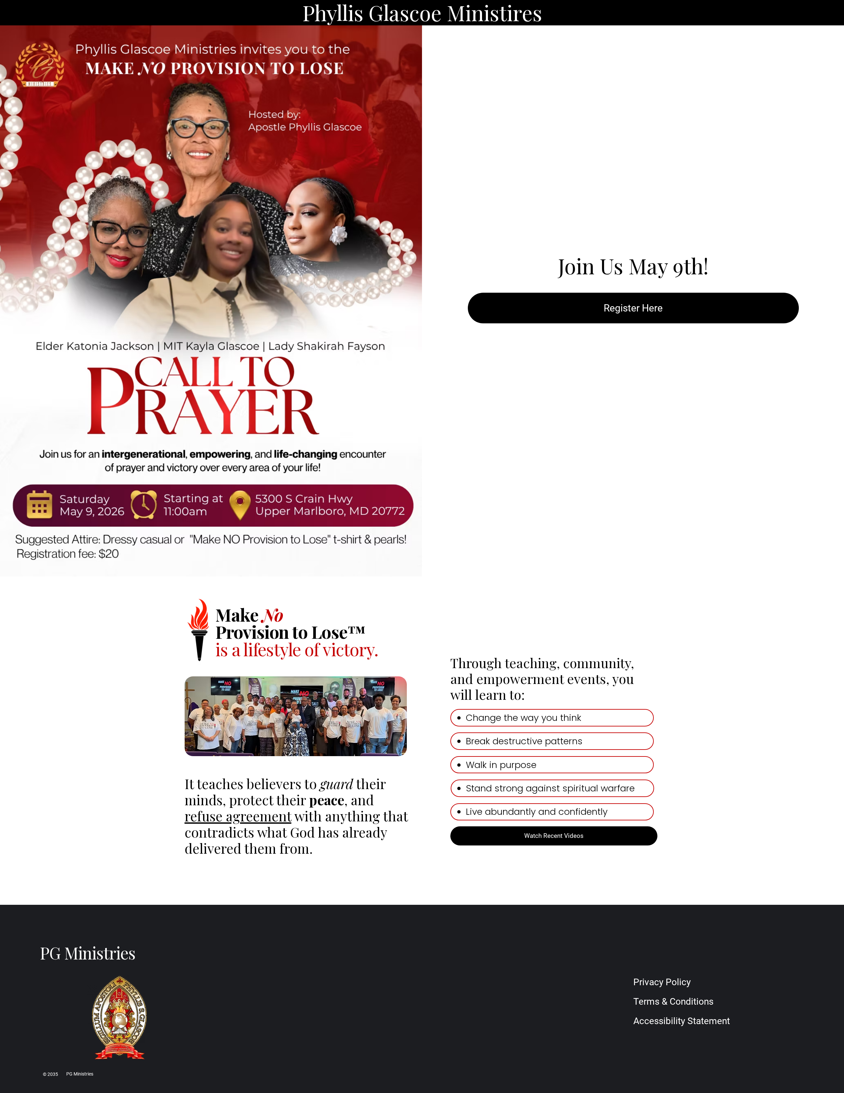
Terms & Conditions (673, 1001)
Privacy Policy (662, 982)
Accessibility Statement (681, 1021)
